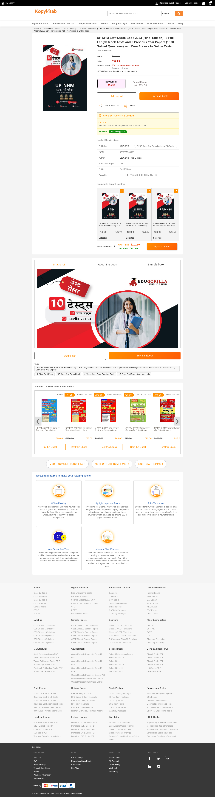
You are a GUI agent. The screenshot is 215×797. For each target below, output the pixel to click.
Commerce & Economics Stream (85, 603)
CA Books (113, 593)
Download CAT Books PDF (82, 736)
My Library (113, 771)
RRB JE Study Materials (81, 693)
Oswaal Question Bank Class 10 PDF (87, 682)
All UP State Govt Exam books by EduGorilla (156, 146)
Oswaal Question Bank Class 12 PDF (87, 678)
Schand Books (115, 607)
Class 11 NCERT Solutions (120, 629)
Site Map (75, 768)
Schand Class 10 (116, 665)
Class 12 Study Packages (120, 693)
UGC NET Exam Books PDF (45, 722)
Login (187, 3)
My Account (114, 761)
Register (194, 3)
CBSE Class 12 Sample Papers (84, 625)
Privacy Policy (39, 765)
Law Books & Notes (79, 614)
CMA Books (114, 600)
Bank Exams (152, 596)
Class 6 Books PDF (155, 661)
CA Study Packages (117, 610)
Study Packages (119, 23)
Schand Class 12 (116, 658)
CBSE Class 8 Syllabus (44, 639)
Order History (114, 765)
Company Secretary (155, 643)
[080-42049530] (203, 3)
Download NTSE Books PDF (83, 729)
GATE (149, 632)
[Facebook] (149, 759)
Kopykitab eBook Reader (82, 761)
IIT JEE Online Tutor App (119, 722)
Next (177, 421)
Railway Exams (153, 593)
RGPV (74, 610)
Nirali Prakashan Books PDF (46, 654)
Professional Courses (63, 23)
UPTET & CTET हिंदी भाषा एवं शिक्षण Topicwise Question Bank (78, 429)
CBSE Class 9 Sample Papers (84, 636)
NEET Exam (152, 607)
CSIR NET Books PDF (43, 729)
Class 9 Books (40, 603)
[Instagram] (158, 767)
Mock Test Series (155, 23)
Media (36, 771)
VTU (73, 607)
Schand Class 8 (116, 671)
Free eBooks (137, 23)
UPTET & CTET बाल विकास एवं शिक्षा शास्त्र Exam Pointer (47, 429)
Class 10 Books (40, 600)
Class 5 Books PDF (155, 665)
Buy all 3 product (162, 246)
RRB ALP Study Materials (82, 707)
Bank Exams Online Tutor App (122, 726)
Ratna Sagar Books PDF (44, 665)
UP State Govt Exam (87, 29)
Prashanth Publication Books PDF (48, 668)
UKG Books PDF (154, 671)
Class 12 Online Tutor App (120, 729)
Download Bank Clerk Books (46, 697)
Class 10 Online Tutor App (120, 733)
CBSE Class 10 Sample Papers (84, 632)
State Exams (69, 29)
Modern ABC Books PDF (44, 671)
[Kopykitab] (45, 11)
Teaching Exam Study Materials (47, 736)
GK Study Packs (116, 700)
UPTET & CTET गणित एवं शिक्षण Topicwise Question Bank (107, 429)
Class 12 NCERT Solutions (120, 625)
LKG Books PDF (154, 668)
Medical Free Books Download (160, 726)
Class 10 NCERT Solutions (120, 632)
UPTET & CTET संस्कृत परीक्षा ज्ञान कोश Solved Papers (167, 429)
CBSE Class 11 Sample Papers (84, 629)
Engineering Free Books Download (162, 722)
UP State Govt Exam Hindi (68, 374)
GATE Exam (152, 600)
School (104, 23)
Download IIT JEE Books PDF (84, 722)
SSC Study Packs (116, 704)
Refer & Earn (114, 758)
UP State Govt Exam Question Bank (99, 374)
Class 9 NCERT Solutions (120, 643)
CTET (149, 636)
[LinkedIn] (149, 767)
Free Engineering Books (81, 593)
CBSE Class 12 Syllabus (44, 625)
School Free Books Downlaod (159, 733)
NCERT (37, 614)
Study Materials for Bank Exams (47, 707)
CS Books (113, 596)
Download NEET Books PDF (83, 726)
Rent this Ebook (79, 447)
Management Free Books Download (162, 729)
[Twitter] (158, 759)
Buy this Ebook (49, 447)
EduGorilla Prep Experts (131, 158)
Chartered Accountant (156, 639)
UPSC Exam (152, 614)
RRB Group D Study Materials (84, 697)
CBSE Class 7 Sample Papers (84, 643)
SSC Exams (152, 610)
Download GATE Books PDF (83, 733)
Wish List (113, 768)
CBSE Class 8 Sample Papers (84, 639)
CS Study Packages (117, 614)
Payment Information (42, 775)
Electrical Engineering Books (159, 704)
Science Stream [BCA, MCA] (83, 600)
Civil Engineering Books (157, 700)
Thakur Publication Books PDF (47, 661)
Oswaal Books (40, 607)
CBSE (36, 610)
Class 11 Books (40, 596)
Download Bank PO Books (45, 693)
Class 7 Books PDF (155, 658)
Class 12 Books (40, 593)
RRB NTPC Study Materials (83, 700)
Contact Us (36, 747)
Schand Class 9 (116, 668)
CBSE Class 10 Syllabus (44, 632)
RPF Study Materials (80, 704)
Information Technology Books (160, 707)
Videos (171, 23)
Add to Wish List (112, 106)
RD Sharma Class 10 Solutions (122, 636)
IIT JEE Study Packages (119, 697)
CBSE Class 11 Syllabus (44, 629)
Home (36, 29)
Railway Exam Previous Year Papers (87, 711)
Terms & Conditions (42, 768)
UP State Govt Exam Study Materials (134, 374)
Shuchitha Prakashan (118, 603)
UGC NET (151, 625)
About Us (37, 758)
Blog (180, 23)
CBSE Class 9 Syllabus (44, 636)
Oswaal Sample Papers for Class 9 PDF (88, 675)
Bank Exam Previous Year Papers (48, 711)
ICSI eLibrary (76, 758)
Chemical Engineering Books (159, 711)
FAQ (35, 761)
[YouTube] (167, 759)
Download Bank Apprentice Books (48, 704)
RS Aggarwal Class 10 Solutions (123, 639)
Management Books (79, 596)
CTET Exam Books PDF (44, 726)
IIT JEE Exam (152, 603)
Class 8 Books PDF (155, 654)
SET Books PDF (40, 733)
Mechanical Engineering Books (160, 693)
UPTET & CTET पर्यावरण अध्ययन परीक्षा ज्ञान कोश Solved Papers (137, 429)
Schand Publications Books (121, 654)
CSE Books (152, 697)
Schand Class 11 (116, 661)
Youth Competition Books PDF (46, 658)
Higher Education (40, 23)
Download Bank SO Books (45, 700)
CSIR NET (151, 629)
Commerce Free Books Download (161, 736)
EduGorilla (124, 146)
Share (132, 106)
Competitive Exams (87, 23)
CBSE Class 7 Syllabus (44, 643)
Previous (38, 421)
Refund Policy (39, 778)
